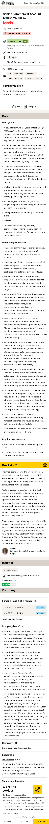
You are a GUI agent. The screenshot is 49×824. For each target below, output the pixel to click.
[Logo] (8, 3)
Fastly (22, 17)
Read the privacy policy (10, 813)
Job (18, 106)
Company (32, 106)
